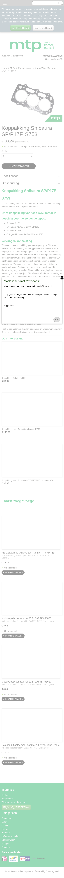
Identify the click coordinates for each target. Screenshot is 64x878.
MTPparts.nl (45, 286)
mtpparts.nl (9, 306)
